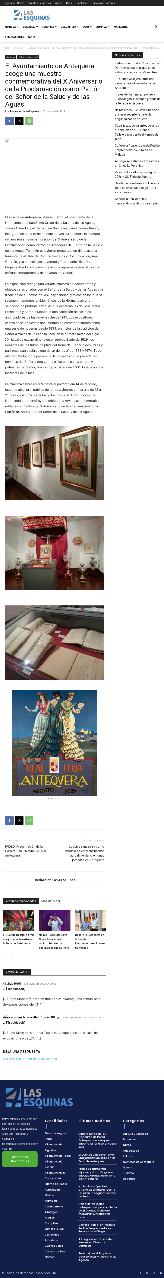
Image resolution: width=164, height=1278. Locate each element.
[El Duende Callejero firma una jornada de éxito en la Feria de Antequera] (18, 920)
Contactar (82, 2)
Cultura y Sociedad (38, 47)
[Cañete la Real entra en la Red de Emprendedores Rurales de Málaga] (90, 920)
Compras (101, 26)
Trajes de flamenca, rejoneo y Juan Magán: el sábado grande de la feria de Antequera (138, 99)
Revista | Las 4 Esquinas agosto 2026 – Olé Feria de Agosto (136, 174)
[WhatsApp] (29, 121)
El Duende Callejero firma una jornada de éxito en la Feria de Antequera (18, 939)
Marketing (121, 26)
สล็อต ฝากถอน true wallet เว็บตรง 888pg (31, 1017)
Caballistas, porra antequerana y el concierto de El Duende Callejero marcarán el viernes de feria (137, 132)
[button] (156, 27)
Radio (69, 2)
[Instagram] (147, 1273)
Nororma (47, 26)
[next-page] (12, 956)
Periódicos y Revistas (39, 2)
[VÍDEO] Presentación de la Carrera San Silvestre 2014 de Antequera (26, 851)
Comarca (29, 26)
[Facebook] (9, 121)
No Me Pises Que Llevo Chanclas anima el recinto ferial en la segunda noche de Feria (137, 114)
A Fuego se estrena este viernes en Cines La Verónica (137, 163)
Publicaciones (14, 37)
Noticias (10, 26)
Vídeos (58, 2)
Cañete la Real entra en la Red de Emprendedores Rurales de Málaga (137, 150)
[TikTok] (154, 1273)
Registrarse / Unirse (13, 2)
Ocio (86, 26)
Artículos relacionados (21, 901)
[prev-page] (5, 956)
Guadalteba (68, 26)
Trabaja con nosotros (103, 2)
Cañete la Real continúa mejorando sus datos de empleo (137, 201)
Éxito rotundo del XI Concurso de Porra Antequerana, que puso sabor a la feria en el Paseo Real (137, 68)
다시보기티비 (12, 983)
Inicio (6, 47)
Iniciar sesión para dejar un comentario (30, 1059)
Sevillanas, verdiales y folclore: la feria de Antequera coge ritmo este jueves (137, 188)
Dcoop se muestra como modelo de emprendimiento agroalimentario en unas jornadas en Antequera (84, 853)
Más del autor (50, 901)
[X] (19, 121)
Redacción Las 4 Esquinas (24, 111)
